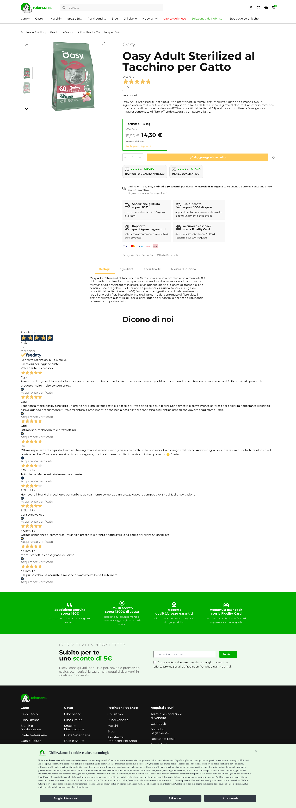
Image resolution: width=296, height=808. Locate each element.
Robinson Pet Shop (122, 708)
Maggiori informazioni (66, 798)
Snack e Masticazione (31, 727)
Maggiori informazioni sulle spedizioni (147, 193)
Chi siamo (130, 18)
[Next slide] (27, 109)
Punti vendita (97, 18)
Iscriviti (228, 654)
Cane (24, 18)
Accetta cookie (230, 798)
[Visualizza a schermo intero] (103, 43)
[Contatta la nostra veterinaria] (266, 7)
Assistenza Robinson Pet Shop (122, 739)
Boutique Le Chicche (244, 18)
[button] (256, 751)
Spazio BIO (74, 18)
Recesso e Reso (163, 739)
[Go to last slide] (27, 45)
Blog (115, 18)
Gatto (39, 18)
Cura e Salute (31, 741)
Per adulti (172, 255)
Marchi (55, 18)
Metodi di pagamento (160, 731)
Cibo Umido (30, 720)
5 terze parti (54, 760)
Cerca (64, 7)
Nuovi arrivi (150, 18)
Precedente (29, 368)
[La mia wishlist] (258, 7)
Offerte (161, 255)
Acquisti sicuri (162, 708)
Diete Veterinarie (34, 735)
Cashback (158, 724)
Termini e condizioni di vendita (166, 716)
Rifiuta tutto (175, 798)
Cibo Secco (142, 255)
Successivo (45, 368)
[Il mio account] (251, 7)
